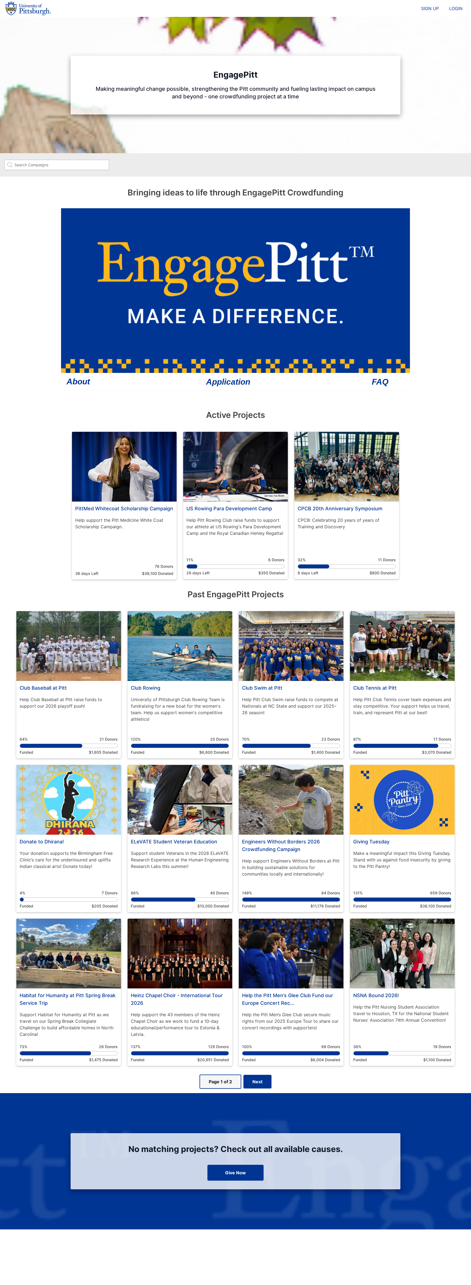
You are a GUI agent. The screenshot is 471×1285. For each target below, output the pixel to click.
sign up (430, 8)
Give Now (235, 1172)
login (456, 8)
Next (257, 1081)
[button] (124, 506)
